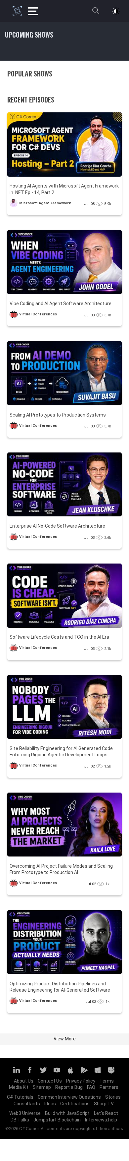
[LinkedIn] (16, 1073)
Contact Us (50, 1081)
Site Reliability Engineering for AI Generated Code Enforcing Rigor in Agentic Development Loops (61, 752)
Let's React (106, 1113)
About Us (23, 1081)
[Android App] (84, 1073)
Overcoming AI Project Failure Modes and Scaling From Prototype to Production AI (61, 869)
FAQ (91, 1087)
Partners (109, 1087)
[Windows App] (97, 1073)
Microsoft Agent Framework (45, 203)
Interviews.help (101, 1119)
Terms (107, 1081)
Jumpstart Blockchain (57, 1119)
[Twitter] (43, 1073)
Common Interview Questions (69, 1097)
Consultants (27, 1103)
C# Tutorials (20, 1097)
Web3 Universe (25, 1113)
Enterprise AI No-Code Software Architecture (57, 526)
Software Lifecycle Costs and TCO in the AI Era (59, 637)
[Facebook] (29, 1073)
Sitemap (42, 1087)
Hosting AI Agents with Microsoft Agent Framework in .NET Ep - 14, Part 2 (64, 189)
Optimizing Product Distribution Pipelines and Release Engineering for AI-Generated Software (60, 987)
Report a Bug (69, 1087)
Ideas (50, 1103)
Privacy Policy (80, 1081)
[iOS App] (70, 1073)
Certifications (75, 1103)
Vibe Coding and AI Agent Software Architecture (60, 303)
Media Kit (18, 1087)
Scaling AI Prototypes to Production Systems (58, 415)
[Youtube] (57, 1073)
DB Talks (20, 1119)
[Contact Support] (111, 1073)
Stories (113, 1097)
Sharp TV (104, 1103)
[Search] (95, 13)
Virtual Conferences (38, 314)
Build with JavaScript (67, 1113)
